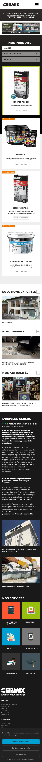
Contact (4, 710)
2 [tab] (19, 32)
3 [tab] (23, 32)
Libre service (5, 714)
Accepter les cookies (21, 742)
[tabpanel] (21, 28)
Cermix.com (21, 692)
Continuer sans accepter (21, 748)
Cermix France (6, 723)
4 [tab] (26, 32)
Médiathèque (5, 706)
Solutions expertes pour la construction (13, 4)
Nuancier (4, 708)
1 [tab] (16, 32)
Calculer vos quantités (9, 704)
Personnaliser (21, 754)
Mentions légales (28, 759)
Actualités (4, 726)
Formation (5, 712)
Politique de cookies (14, 759)
